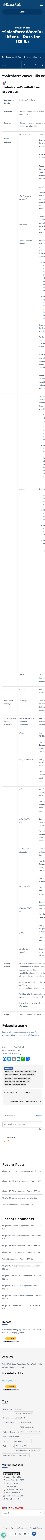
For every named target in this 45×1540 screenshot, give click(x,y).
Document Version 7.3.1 (10, 1422)
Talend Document (28, 1075)
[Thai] (20, 1508)
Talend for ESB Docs (14, 57)
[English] (5, 1508)
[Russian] (18, 1508)
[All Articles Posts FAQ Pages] (22, 65)
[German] (10, 1508)
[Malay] (16, 1508)
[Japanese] (14, 1508)
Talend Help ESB (23, 1081)
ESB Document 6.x (27, 1427)
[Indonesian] (12, 1508)
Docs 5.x (27, 57)
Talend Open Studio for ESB (16, 1085)
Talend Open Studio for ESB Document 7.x (16, 1455)
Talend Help (10, 1081)
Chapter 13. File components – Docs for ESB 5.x (21, 1191)
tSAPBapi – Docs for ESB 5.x (18, 1093)
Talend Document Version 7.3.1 (30, 1432)
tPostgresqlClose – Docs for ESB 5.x (23, 1101)
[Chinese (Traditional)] (3, 1508)
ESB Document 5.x (12, 1075)
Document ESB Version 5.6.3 (26, 1071)
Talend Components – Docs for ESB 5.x (17, 1204)
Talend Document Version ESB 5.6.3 (18, 1078)
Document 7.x (19, 1409)
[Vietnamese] (22, 1508)
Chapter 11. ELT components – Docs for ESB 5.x (21, 1198)
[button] (41, 4)
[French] (7, 1508)
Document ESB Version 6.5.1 (14, 1418)
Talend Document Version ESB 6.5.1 (17, 1441)
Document (10, 1071)
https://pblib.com (9, 1381)
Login (22, 12)
